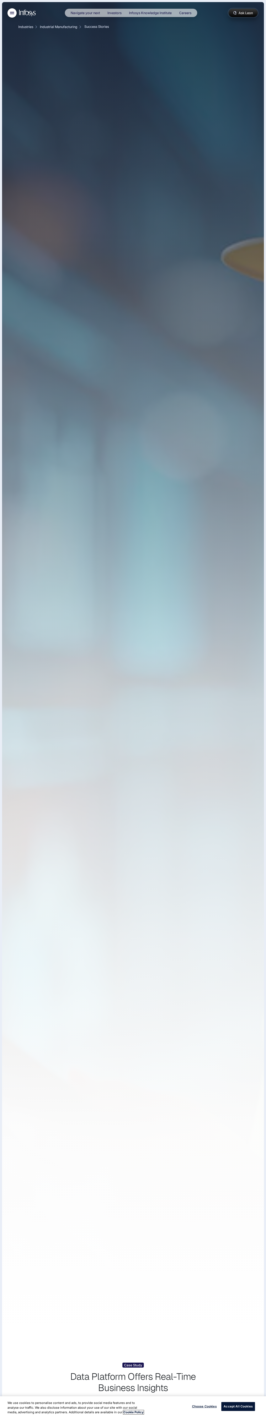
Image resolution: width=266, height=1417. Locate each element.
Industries (25, 27)
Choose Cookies (204, 1406)
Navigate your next (85, 13)
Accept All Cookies (238, 1406)
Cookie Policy (133, 1412)
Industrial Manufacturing (58, 27)
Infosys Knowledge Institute (150, 13)
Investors (114, 13)
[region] (133, 1406)
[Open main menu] (12, 13)
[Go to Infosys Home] (28, 13)
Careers (185, 13)
